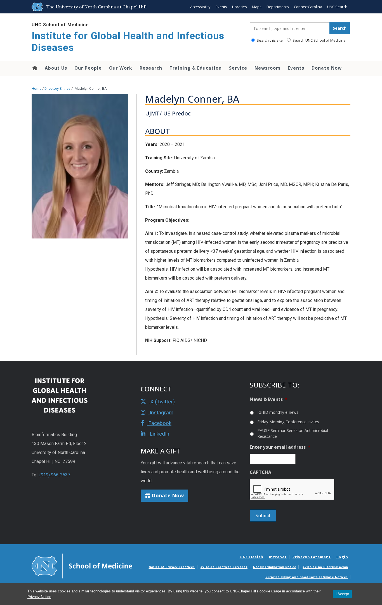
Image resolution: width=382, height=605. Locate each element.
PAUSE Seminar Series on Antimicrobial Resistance (292, 433)
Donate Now (327, 68)
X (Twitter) (162, 401)
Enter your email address (280, 447)
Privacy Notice (39, 597)
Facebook (159, 423)
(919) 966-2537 (54, 475)
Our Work (120, 68)
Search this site (269, 40)
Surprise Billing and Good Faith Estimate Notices (306, 577)
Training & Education (195, 68)
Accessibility (200, 6)
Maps (256, 6)
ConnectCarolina (308, 6)
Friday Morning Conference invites (288, 421)
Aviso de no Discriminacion (325, 567)
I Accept (342, 594)
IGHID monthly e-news (277, 412)
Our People (88, 68)
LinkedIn (158, 434)
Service (238, 68)
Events (221, 6)
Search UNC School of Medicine (319, 40)
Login (342, 556)
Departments (278, 6)
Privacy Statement (312, 556)
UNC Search (337, 6)
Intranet (278, 556)
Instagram (160, 412)
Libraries (239, 6)
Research (151, 68)
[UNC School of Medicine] (82, 565)
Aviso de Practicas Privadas (224, 567)
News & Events (268, 399)
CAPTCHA (260, 472)
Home (34, 68)
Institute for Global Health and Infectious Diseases (128, 41)
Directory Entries (57, 88)
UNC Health (251, 556)
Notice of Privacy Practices (172, 567)
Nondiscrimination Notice (274, 567)
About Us (56, 68)
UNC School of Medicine (60, 24)
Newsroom (267, 68)
